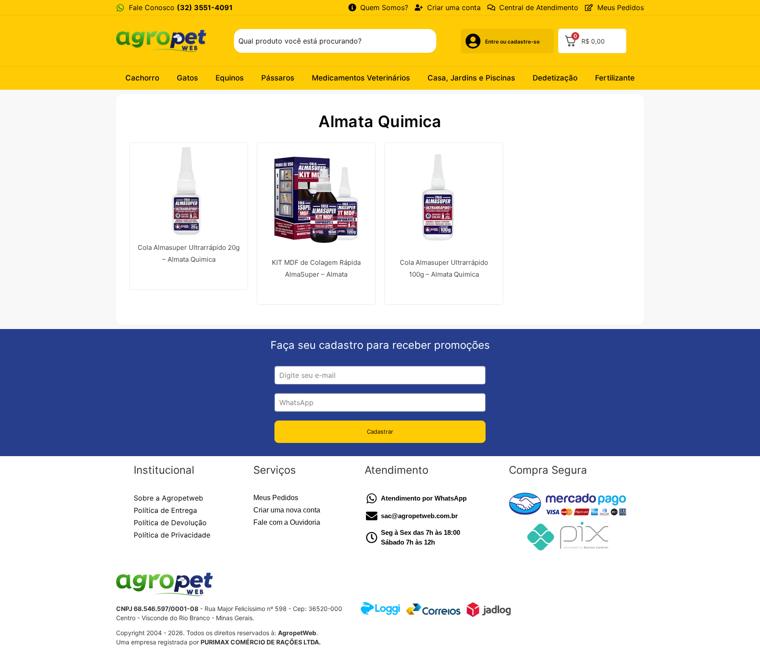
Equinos (230, 77)
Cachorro (142, 77)
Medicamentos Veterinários (361, 77)
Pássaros (277, 77)
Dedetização (555, 77)
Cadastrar (380, 431)
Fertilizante (615, 77)
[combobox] (335, 41)
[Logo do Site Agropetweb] (163, 40)
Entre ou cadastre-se (512, 41)
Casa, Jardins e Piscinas (471, 77)
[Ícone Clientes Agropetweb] (473, 41)
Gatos (187, 77)
